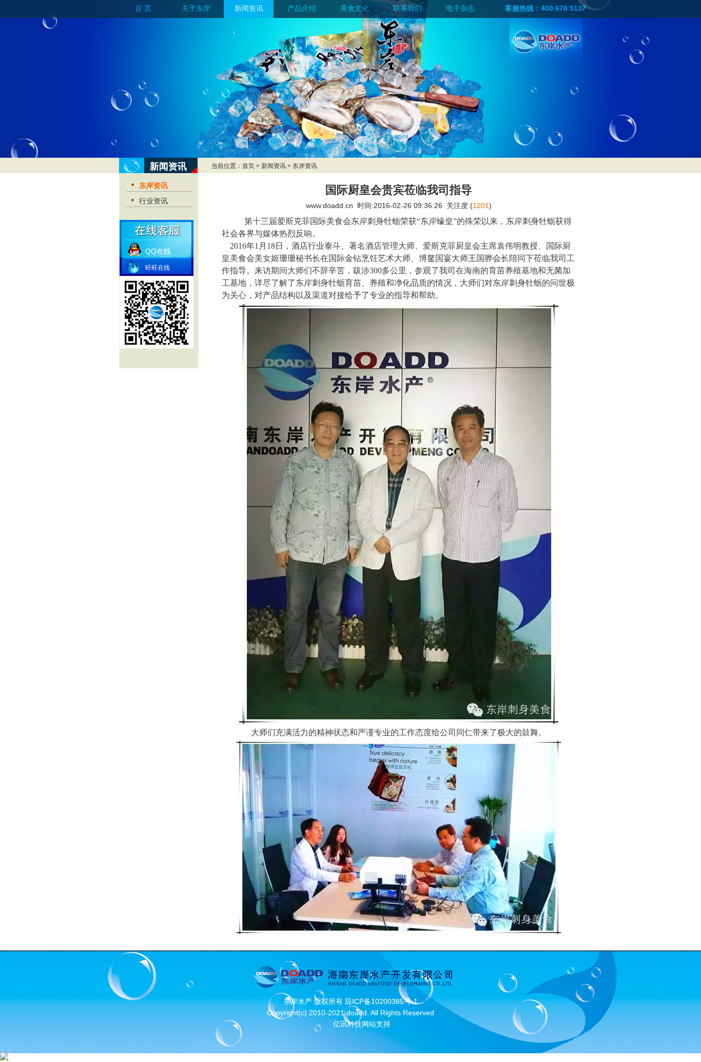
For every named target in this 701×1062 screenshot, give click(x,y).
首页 (248, 166)
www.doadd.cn (329, 205)
